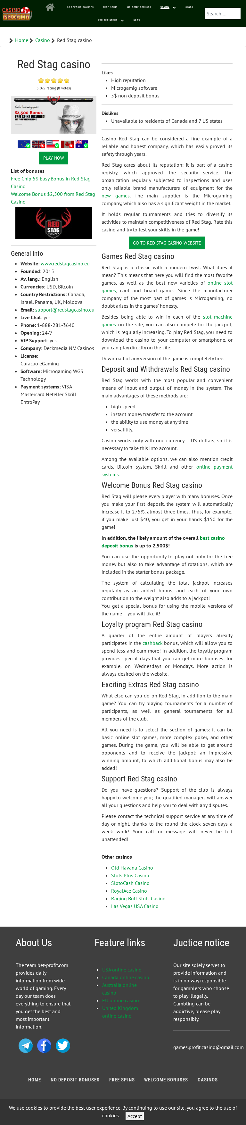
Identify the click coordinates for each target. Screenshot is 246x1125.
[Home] (51, 7)
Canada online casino (125, 977)
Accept (134, 1116)
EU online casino (120, 1000)
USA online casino (122, 969)
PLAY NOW (53, 158)
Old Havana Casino (132, 867)
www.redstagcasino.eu (65, 263)
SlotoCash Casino (130, 883)
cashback (153, 643)
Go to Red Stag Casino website (167, 243)
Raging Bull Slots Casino (138, 898)
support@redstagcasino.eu (64, 309)
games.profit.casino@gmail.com (208, 1047)
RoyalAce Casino (129, 891)
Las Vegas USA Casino (135, 906)
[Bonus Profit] (17, 12)
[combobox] (222, 13)
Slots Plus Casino (130, 875)
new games (115, 195)
